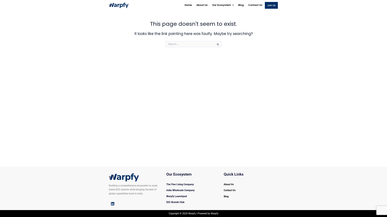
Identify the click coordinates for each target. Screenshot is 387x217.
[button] (223, 5)
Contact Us (255, 5)
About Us (202, 5)
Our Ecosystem (221, 5)
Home (188, 5)
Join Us (271, 5)
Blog (241, 5)
